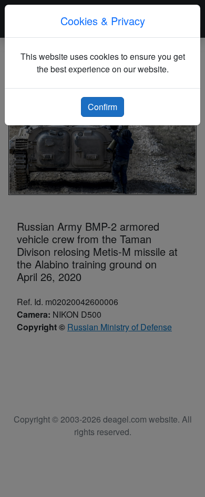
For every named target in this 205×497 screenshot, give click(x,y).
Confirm (102, 107)
